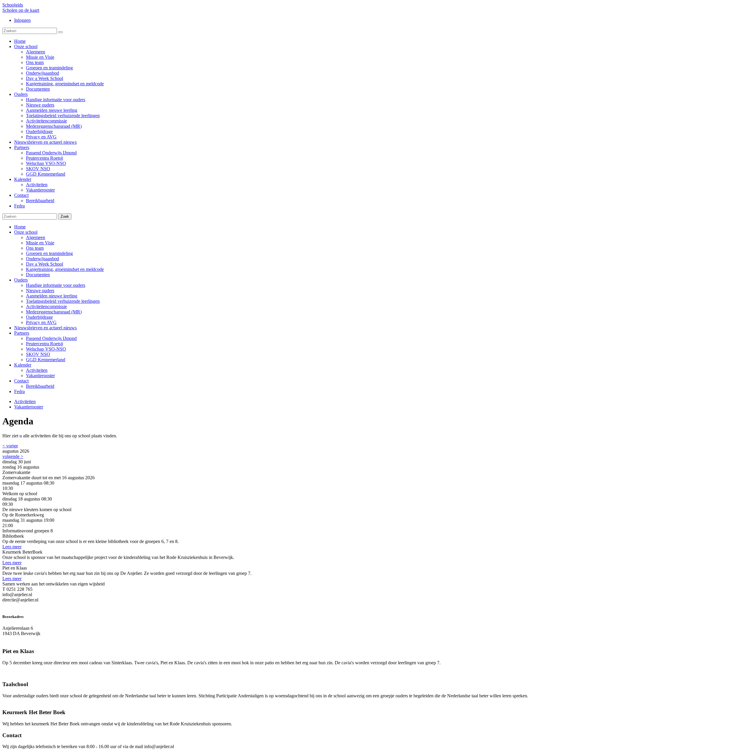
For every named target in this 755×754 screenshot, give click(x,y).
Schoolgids (12, 4)
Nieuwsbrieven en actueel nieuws (45, 327)
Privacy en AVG (41, 322)
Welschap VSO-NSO (46, 348)
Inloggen (22, 20)
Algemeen (35, 237)
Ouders (21, 279)
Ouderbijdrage (39, 317)
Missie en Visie (40, 242)
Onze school (25, 232)
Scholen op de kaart (20, 10)
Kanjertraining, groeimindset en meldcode (65, 269)
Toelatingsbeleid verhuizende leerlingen (63, 301)
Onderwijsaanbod (42, 258)
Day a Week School (44, 263)
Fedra (19, 391)
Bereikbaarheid (40, 386)
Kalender (22, 364)
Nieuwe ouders (40, 290)
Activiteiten (36, 370)
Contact (21, 380)
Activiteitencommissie (46, 306)
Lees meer (12, 546)
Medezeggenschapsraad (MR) (54, 311)
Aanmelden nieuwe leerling (51, 295)
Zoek (64, 216)
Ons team (35, 248)
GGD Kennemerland (45, 359)
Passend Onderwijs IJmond (51, 338)
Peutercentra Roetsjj (44, 343)
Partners (21, 333)
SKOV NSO (38, 354)
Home (20, 226)
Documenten (38, 274)
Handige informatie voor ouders (55, 285)
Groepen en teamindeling (49, 253)
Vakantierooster (40, 375)
